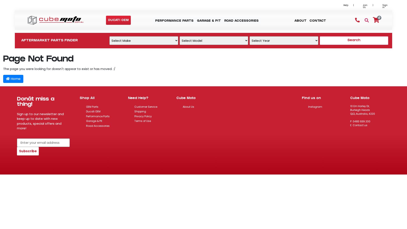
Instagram (315, 107)
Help (345, 5)
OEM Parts (92, 107)
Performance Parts (98, 116)
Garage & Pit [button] (209, 21)
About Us (188, 107)
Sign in (384, 6)
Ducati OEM (93, 111)
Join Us (365, 6)
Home (15, 78)
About (300, 21)
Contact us (360, 125)
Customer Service (145, 107)
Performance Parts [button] (174, 21)
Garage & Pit (94, 121)
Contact (317, 21)
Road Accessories (98, 126)
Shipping (140, 111)
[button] (118, 20)
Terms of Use (142, 121)
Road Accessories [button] (241, 21)
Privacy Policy (143, 116)
